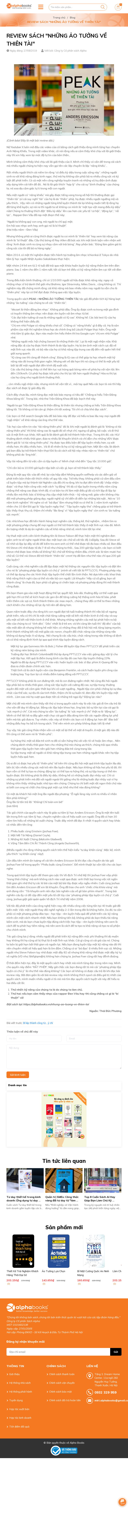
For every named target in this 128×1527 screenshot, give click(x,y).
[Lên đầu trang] (122, 1511)
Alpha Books (77, 1442)
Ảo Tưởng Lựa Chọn (53, 1271)
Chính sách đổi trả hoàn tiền (65, 1400)
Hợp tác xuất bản (19, 1409)
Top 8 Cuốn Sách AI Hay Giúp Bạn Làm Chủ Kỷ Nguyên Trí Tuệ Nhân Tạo (23, 1200)
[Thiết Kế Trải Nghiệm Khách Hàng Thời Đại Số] (23, 1251)
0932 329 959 (105, 1392)
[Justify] (102, 7)
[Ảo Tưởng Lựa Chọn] (59, 1251)
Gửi (116, 1351)
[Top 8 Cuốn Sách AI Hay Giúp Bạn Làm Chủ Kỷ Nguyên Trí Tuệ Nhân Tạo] (25, 1180)
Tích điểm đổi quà (19, 1426)
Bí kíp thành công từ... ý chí (38, 1023)
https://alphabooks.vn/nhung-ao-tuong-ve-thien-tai (56, 1004)
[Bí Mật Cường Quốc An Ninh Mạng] (94, 1251)
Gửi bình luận (18, 1074)
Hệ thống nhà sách (20, 1382)
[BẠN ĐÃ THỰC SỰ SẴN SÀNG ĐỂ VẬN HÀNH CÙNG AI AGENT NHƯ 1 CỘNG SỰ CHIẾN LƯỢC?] (64, 1180)
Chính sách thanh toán (61, 1374)
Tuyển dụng (16, 1400)
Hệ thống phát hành (20, 1391)
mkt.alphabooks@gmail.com (108, 1400)
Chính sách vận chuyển (62, 1382)
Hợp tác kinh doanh (20, 1417)
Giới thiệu (14, 1374)
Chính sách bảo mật (60, 1391)
